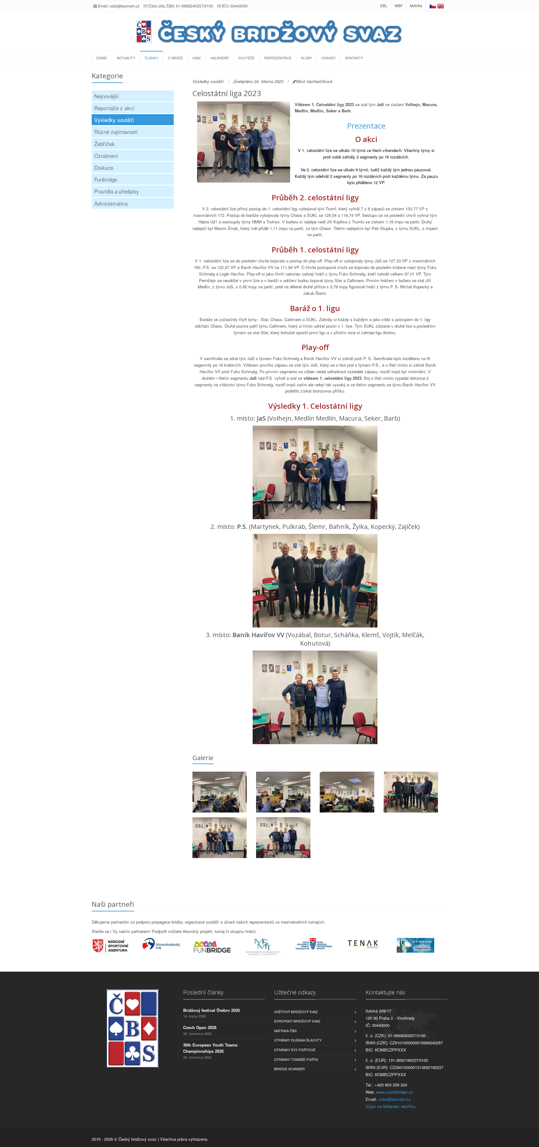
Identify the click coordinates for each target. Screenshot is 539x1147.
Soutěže (246, 57)
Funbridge (105, 179)
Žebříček (104, 144)
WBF (399, 5)
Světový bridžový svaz (296, 1011)
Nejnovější (106, 96)
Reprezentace (277, 57)
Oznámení (106, 155)
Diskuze (103, 167)
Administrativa (111, 203)
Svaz (196, 57)
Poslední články (203, 992)
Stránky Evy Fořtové (294, 1049)
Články (151, 57)
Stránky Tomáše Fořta (296, 1059)
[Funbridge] (218, 946)
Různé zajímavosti (116, 131)
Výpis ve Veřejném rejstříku (390, 1106)
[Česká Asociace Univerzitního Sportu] (320, 944)
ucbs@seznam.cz (124, 5)
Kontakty (354, 57)
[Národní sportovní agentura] (117, 946)
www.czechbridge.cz (394, 1092)
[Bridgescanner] (422, 945)
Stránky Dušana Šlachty (298, 1039)
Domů (101, 57)
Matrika (416, 5)
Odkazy (329, 57)
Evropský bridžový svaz (297, 1020)
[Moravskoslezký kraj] (168, 943)
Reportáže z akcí (114, 108)
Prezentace (366, 125)
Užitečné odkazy (295, 992)
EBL (383, 5)
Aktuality (126, 57)
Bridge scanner (289, 1068)
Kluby (306, 57)
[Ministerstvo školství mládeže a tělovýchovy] (269, 947)
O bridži (175, 57)
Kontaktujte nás (385, 992)
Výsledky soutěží (114, 120)
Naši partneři (113, 904)
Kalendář (220, 57)
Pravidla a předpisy (116, 191)
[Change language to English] (440, 5)
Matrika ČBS (285, 1030)
